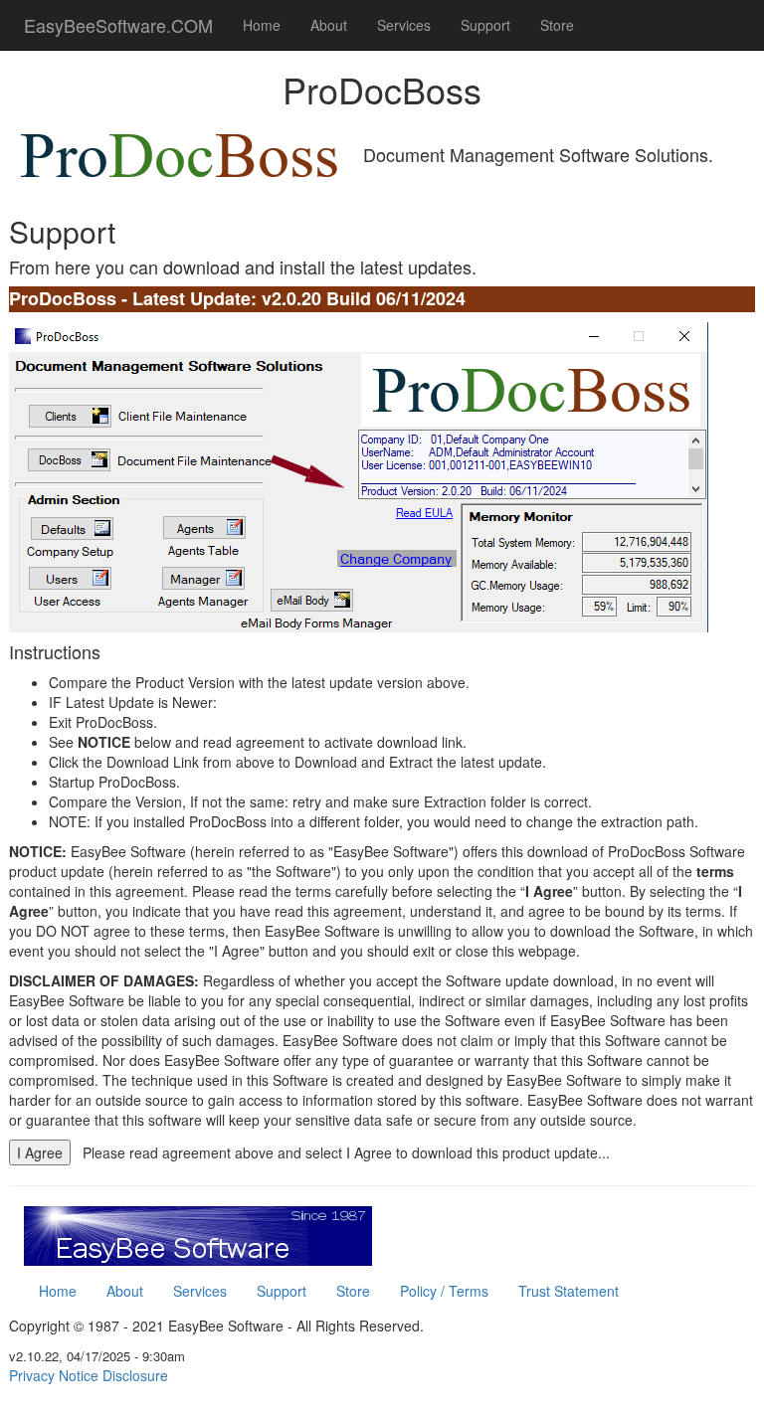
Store (557, 25)
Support (485, 25)
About (328, 25)
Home (262, 25)
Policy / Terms (444, 1291)
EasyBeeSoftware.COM (118, 25)
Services (404, 25)
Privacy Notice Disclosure (88, 1375)
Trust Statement (568, 1291)
